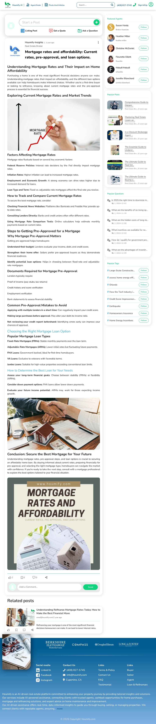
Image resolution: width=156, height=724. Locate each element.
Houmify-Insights (34, 42)
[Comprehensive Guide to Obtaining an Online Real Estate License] (116, 105)
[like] (8, 630)
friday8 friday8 (123, 67)
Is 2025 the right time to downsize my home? (133, 200)
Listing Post (31, 30)
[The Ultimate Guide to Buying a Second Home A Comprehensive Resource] (116, 180)
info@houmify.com (77, 675)
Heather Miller (123, 36)
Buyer (130, 670)
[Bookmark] (16, 630)
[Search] (112, 5)
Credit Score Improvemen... (122, 299)
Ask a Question (90, 30)
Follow (144, 27)
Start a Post (31, 22)
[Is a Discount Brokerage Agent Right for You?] (116, 135)
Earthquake (115, 306)
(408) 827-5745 (124, 5)
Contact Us (104, 675)
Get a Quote (60, 30)
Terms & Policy (106, 670)
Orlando (113, 284)
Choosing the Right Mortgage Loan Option (38, 331)
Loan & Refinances (137, 684)
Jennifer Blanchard (125, 78)
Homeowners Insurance (121, 313)
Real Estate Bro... (131, 109)
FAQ (100, 679)
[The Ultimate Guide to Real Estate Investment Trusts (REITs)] (116, 165)
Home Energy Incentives (121, 320)
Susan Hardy (122, 25)
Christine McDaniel (125, 48)
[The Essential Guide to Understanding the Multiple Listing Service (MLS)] (116, 150)
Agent (130, 679)
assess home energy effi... (122, 277)
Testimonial (104, 684)
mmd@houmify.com (44, 617)
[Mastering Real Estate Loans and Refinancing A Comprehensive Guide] (116, 120)
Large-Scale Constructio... (122, 270)
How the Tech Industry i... (121, 291)
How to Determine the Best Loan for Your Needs (40, 370)
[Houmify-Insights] (15, 50)
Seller (130, 675)
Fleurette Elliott (123, 56)
